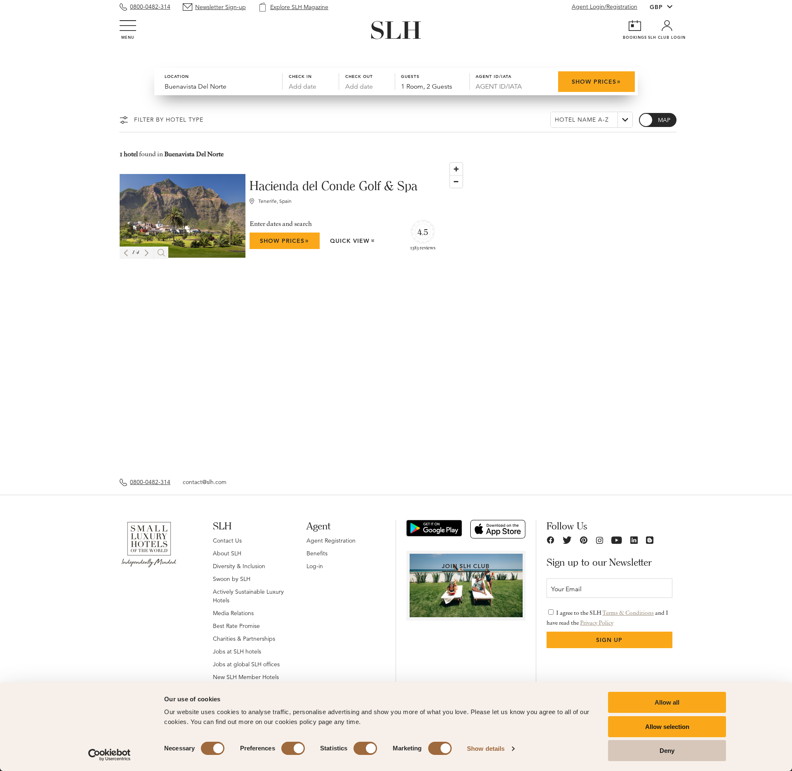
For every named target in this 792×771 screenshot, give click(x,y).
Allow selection (667, 726)
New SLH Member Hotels (246, 677)
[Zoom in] (456, 169)
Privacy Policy (596, 622)
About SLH (227, 553)
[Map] (559, 314)
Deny (667, 750)
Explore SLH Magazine (299, 7)
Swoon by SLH (231, 579)
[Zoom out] (456, 181)
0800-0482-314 (150, 6)
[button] (126, 252)
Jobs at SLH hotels (237, 651)
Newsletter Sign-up (220, 7)
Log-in (314, 566)
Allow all (667, 702)
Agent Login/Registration (604, 6)
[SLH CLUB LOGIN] (667, 25)
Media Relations (233, 613)
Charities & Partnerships (244, 638)
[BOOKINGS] (635, 25)
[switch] (293, 748)
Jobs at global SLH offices (246, 664)
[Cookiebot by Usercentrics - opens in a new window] (109, 755)
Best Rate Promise (236, 626)
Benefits (317, 553)
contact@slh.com (204, 482)
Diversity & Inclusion (239, 566)
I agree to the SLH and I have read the (607, 618)
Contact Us (227, 540)
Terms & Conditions (628, 613)
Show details (485, 748)
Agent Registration (331, 540)
